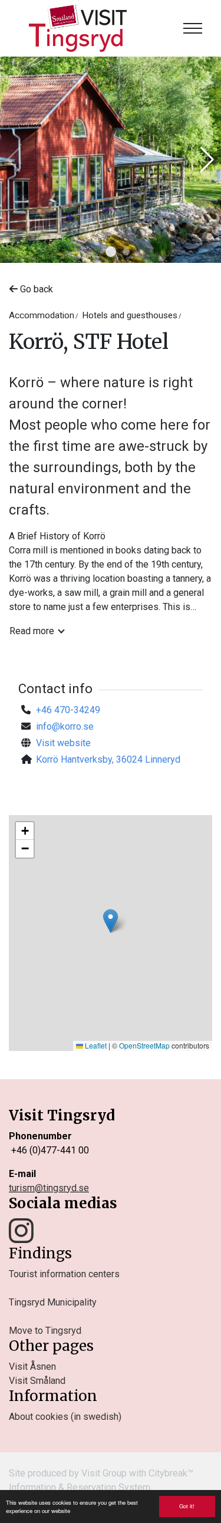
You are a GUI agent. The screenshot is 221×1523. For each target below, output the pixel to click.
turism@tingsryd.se (49, 1188)
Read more (31, 631)
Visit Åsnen (32, 1366)
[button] (110, 251)
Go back (35, 289)
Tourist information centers (64, 1274)
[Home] (78, 28)
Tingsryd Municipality (53, 1302)
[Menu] (192, 28)
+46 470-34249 (68, 710)
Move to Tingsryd (45, 1330)
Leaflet (95, 1045)
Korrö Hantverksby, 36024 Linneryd (108, 759)
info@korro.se (65, 726)
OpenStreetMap (144, 1045)
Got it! (186, 1506)
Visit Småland (37, 1380)
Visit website (63, 743)
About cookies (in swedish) (65, 1416)
